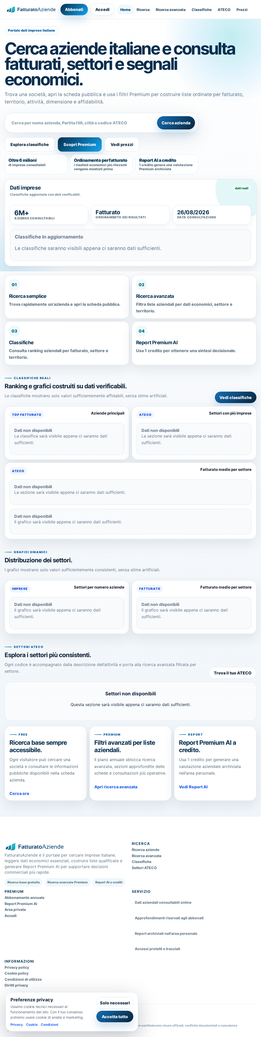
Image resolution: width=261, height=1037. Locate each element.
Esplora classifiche (29, 144)
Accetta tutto (115, 1016)
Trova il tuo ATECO (233, 672)
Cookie (32, 1024)
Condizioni (49, 1024)
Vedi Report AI (193, 786)
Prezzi (242, 9)
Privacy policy (17, 967)
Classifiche (202, 9)
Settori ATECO (144, 868)
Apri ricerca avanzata (115, 786)
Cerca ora (19, 793)
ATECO (224, 9)
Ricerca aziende (145, 849)
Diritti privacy (16, 985)
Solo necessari (115, 1002)
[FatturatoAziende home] (31, 9)
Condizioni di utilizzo (23, 979)
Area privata (15, 909)
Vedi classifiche (235, 397)
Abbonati (74, 9)
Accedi (102, 9)
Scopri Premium (79, 144)
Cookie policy (17, 973)
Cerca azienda (176, 122)
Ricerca (143, 9)
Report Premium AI (21, 903)
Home (125, 9)
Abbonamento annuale (24, 897)
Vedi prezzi (122, 144)
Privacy (16, 1024)
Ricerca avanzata (171, 9)
